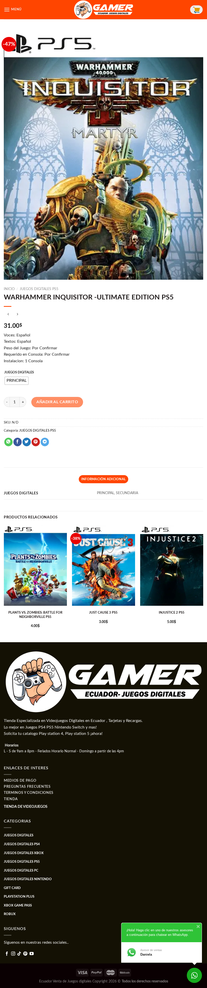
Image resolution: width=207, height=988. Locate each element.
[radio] (16, 381)
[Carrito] (196, 9)
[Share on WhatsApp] (8, 442)
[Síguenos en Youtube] (32, 954)
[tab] (103, 479)
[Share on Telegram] (45, 442)
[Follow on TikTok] (19, 954)
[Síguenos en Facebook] (7, 954)
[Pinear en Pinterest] (36, 442)
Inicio (9, 289)
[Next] (203, 583)
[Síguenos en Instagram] (13, 954)
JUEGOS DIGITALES (19, 372)
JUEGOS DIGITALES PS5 (39, 289)
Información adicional (103, 479)
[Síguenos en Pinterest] (25, 954)
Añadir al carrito (57, 402)
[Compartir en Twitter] (26, 442)
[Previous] (4, 583)
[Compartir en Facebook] (17, 442)
